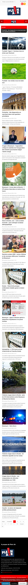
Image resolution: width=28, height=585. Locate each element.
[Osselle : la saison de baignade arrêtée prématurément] (14, 498)
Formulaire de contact (7, 572)
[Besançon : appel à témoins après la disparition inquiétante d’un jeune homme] (14, 308)
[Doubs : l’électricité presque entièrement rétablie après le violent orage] (14, 276)
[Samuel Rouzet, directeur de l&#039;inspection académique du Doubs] (14, 210)
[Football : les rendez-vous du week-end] (14, 71)
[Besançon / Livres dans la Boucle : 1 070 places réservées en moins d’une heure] (14, 173)
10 (17, 524)
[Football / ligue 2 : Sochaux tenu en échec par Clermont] (14, 43)
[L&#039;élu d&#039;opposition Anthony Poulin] (14, 135)
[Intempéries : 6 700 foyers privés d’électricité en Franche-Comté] (14, 339)
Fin (2, 526)
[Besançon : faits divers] (14, 416)
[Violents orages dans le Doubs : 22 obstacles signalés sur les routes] (14, 444)
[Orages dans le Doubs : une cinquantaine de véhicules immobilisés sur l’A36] (14, 470)
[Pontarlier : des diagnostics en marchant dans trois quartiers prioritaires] (14, 101)
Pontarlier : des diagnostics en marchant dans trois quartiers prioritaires (14, 31)
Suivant (22, 524)
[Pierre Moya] (14, 243)
